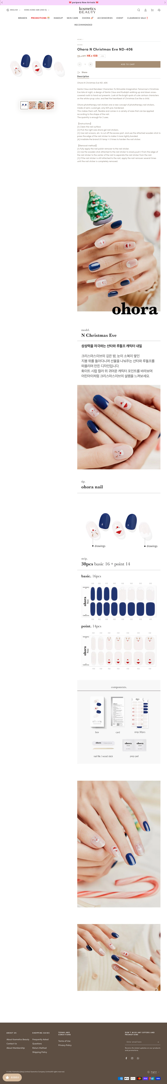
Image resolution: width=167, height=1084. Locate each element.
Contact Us (12, 1044)
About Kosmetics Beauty (18, 1040)
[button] (138, 10)
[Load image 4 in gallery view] (50, 105)
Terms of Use (64, 1041)
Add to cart (128, 64)
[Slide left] (2, 2)
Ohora (80, 45)
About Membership (16, 1048)
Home (79, 39)
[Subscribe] (158, 1042)
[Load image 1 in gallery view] (24, 105)
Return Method (39, 1048)
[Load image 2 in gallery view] (33, 105)
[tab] (83, 76)
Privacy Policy (64, 1045)
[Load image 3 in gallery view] (42, 105)
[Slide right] (165, 2)
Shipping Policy (39, 1052)
